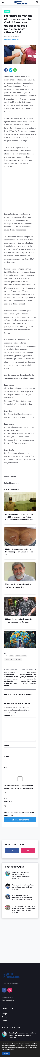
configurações (10, 1050)
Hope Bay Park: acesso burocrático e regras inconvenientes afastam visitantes (21, 875)
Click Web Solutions (8, 1000)
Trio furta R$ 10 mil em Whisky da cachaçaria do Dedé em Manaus (23, 887)
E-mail (7, 756)
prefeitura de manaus (13, 659)
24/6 (11, 656)
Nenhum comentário (12, 39)
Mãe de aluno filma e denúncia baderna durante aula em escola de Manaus (22, 898)
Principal (4, 1014)
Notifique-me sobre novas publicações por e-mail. (19, 814)
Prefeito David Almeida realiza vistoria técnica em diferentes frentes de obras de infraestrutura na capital (11, 679)
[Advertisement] (20, 192)
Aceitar (6, 1053)
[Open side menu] (3, 2)
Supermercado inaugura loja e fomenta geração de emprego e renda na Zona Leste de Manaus (23, 909)
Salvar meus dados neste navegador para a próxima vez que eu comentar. (18, 786)
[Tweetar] (10, 70)
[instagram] (28, 850)
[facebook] (12, 850)
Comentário (9, 715)
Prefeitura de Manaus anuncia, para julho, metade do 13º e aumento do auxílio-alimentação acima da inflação (28, 677)
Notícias (4, 1017)
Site (5, 767)
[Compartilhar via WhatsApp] (15, 70)
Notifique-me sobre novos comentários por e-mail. (19, 800)
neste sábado (21, 656)
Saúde (7, 11)
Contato (4, 1020)
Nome (7, 745)
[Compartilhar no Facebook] (6, 70)
